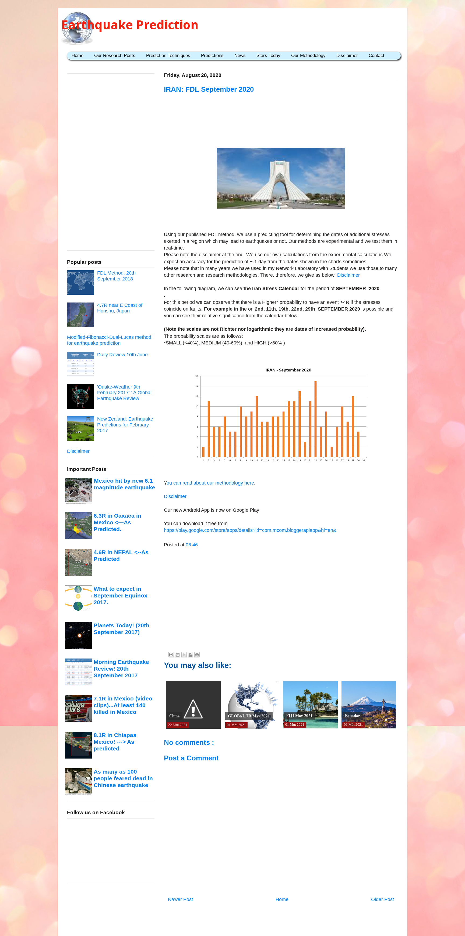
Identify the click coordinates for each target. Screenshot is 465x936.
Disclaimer (347, 55)
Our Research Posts (114, 55)
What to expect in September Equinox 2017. (120, 596)
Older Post (382, 899)
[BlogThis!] (177, 654)
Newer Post (180, 899)
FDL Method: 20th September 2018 (116, 276)
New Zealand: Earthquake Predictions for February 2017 (125, 424)
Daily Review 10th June (122, 354)
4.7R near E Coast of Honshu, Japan (119, 308)
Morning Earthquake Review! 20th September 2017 (121, 669)
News (240, 55)
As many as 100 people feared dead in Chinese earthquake (123, 778)
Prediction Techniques (168, 55)
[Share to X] (184, 654)
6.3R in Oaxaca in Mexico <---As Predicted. (117, 522)
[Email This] (171, 654)
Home (77, 55)
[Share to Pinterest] (197, 654)
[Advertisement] (281, 127)
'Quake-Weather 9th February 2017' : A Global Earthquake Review (124, 392)
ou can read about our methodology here (210, 483)
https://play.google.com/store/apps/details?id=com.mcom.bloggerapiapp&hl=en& (250, 530)
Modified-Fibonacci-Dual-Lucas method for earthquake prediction (109, 340)
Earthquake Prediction (130, 24)
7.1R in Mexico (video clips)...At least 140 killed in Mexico (123, 705)
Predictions (212, 55)
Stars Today (268, 55)
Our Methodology (308, 55)
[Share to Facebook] (190, 654)
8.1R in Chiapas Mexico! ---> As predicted (115, 742)
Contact (376, 55)
